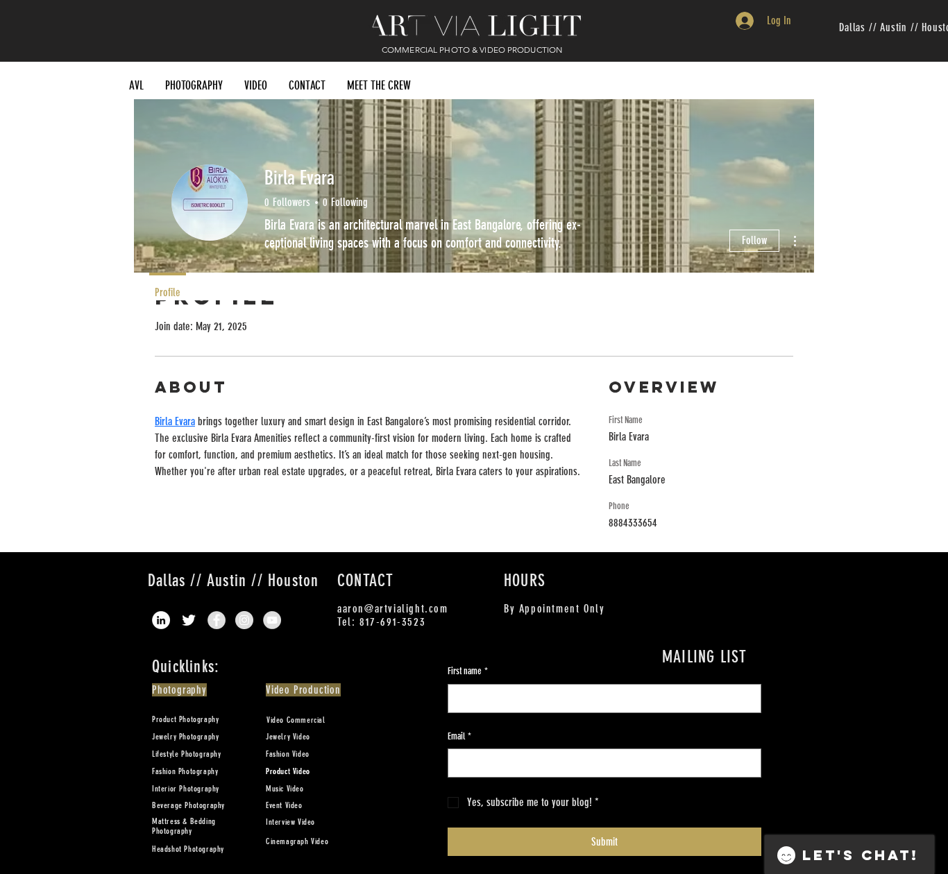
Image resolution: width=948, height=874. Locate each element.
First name (468, 671)
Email (459, 736)
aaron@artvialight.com (392, 608)
